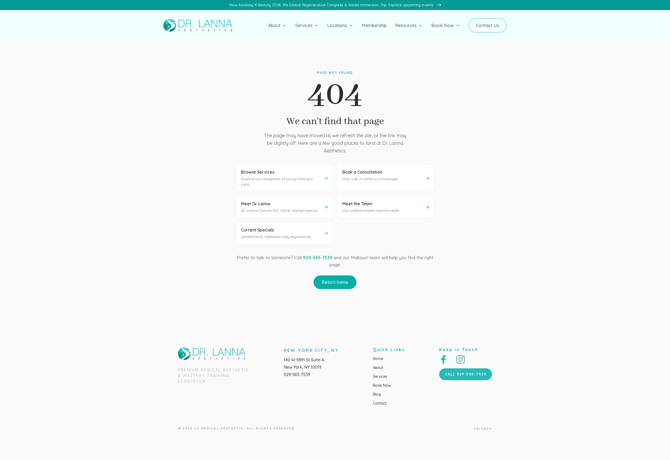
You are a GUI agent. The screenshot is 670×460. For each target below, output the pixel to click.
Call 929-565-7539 (466, 374)
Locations (337, 25)
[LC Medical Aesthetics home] (200, 25)
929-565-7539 (317, 257)
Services (303, 25)
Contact (380, 403)
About (274, 25)
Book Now (442, 25)
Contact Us (487, 25)
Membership (374, 25)
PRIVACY (483, 429)
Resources (406, 25)
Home (378, 358)
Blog (377, 394)
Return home (335, 282)
